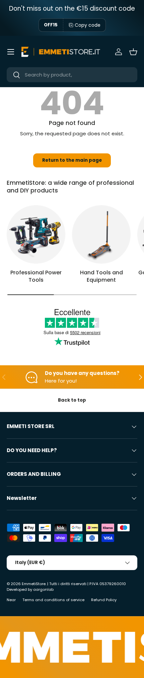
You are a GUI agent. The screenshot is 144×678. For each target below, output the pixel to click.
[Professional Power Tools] (36, 234)
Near (11, 599)
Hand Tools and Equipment (101, 276)
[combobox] (72, 74)
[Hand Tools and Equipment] (101, 234)
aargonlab (43, 589)
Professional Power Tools (36, 276)
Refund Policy (104, 599)
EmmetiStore (34, 583)
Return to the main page (72, 160)
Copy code (87, 25)
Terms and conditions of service (53, 599)
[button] (133, 51)
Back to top (72, 400)
